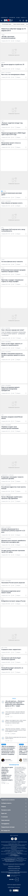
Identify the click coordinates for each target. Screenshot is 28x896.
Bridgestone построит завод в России (13, 601)
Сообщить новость (6, 803)
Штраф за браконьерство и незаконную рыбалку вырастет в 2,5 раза (13, 530)
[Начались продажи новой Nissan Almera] (14, 405)
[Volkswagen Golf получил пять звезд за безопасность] (14, 217)
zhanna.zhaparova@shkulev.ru (9, 859)
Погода (18, 17)
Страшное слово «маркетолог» (11, 649)
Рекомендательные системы (14, 870)
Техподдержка (5, 823)
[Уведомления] (23, 20)
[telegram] (12, 839)
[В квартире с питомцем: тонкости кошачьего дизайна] (14, 465)
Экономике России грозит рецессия (13, 582)
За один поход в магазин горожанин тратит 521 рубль (13, 551)
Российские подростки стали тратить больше (13, 487)
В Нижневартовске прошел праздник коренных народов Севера (13, 270)
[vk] (15, 839)
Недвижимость (4, 17)
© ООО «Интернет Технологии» (14, 887)
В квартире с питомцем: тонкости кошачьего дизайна (12, 477)
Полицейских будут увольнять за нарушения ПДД (12, 668)
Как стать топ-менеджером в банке (13, 74)
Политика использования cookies (14, 868)
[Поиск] (20, 20)
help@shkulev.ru (17, 855)
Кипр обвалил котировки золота (11, 203)
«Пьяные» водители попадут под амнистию (12, 123)
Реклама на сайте (6, 810)
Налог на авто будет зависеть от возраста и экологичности (11, 344)
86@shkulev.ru (19, 853)
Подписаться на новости (7, 799)
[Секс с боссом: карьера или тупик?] (14, 318)
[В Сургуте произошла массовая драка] (14, 181)
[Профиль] (26, 20)
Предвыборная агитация (8, 827)
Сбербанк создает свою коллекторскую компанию (10, 427)
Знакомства (12, 17)
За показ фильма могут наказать (12, 261)
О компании (4, 816)
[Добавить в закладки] (26, 41)
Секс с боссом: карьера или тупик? (12, 330)
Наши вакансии (5, 820)
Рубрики (3, 806)
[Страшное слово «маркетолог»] (14, 638)
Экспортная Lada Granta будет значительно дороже (11, 658)
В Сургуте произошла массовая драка (11, 193)
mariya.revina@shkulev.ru (9, 861)
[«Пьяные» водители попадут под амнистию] (14, 111)
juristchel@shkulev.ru (14, 854)
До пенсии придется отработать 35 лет (12, 65)
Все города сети (5, 830)
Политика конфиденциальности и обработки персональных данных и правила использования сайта (14, 872)
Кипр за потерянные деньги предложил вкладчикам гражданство (10, 389)
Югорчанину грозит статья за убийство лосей (11, 143)
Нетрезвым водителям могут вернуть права (11, 591)
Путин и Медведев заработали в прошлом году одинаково (11, 497)
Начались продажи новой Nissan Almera (12, 417)
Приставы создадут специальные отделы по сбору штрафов (12, 280)
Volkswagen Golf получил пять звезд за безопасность (13, 230)
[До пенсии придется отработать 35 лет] (14, 52)
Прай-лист (4, 813)
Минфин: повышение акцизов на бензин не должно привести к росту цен (13, 355)
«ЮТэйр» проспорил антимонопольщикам (8, 37)
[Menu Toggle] (1, 20)
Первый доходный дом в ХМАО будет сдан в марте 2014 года (13, 133)
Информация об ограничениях (14, 866)
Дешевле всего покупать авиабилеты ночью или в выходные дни (13, 541)
